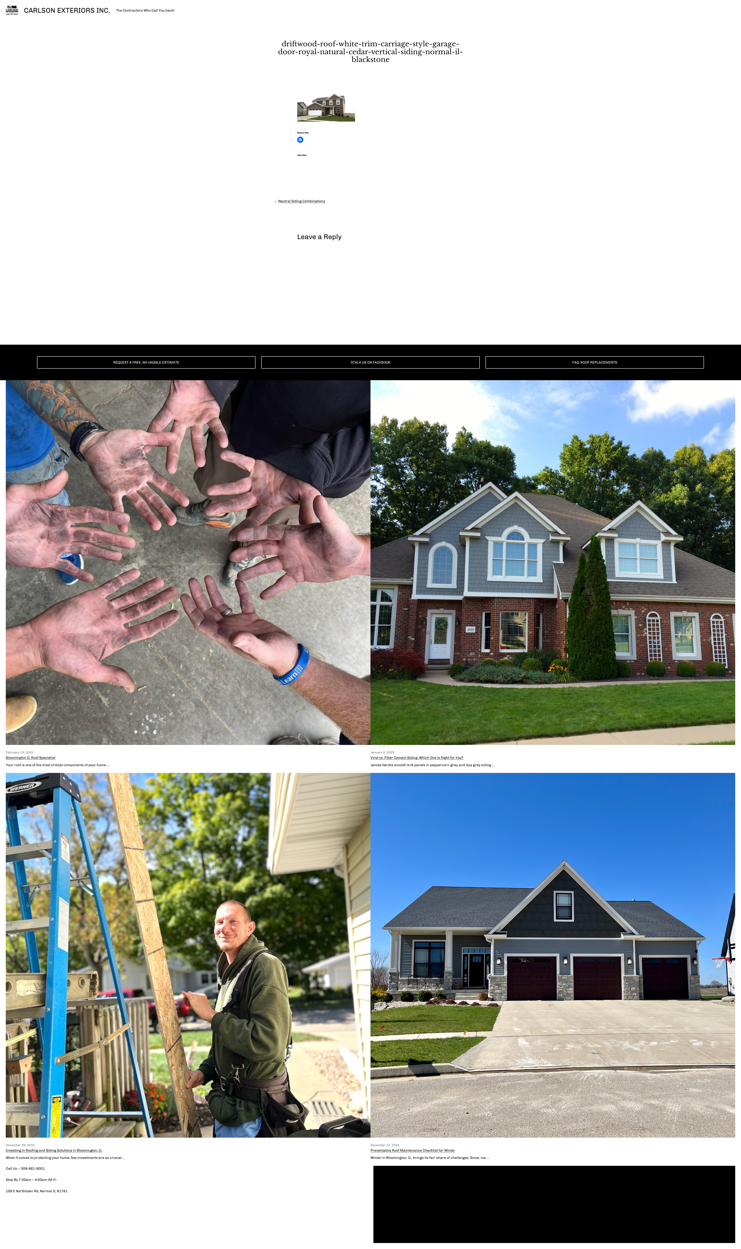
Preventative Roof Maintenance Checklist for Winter (412, 1150)
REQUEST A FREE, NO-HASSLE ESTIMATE (146, 362)
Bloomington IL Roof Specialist (30, 758)
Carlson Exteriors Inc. (67, 10)
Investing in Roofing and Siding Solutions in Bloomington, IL (54, 1150)
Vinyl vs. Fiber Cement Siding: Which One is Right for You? (416, 758)
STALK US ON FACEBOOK (370, 362)
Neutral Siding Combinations (301, 201)
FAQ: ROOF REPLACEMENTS (594, 362)
